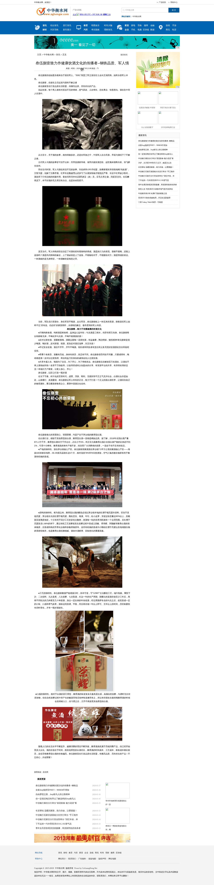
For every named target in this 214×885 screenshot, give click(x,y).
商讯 (168, 30)
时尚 (102, 853)
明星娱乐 (95, 25)
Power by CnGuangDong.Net (85, 868)
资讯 (58, 55)
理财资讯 (108, 30)
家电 (133, 25)
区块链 (146, 30)
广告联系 (162, 2)
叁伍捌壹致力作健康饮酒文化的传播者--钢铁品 (57, 785)
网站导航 (39, 853)
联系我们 (72, 859)
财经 (65, 853)
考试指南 (95, 30)
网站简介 (62, 859)
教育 (70, 853)
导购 (140, 25)
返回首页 (124, 55)
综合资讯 (54, 25)
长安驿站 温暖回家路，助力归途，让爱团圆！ (56, 811)
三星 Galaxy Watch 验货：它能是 (150, 202)
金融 (152, 25)
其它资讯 (67, 25)
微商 (146, 25)
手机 (133, 30)
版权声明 (102, 859)
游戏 (168, 25)
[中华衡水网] (51, 17)
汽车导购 (54, 30)
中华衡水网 (136, 16)
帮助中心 (173, 2)
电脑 (140, 30)
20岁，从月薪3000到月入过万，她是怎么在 (154, 163)
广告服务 (82, 859)
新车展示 (67, 30)
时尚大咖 (108, 25)
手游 (174, 25)
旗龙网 (45, 772)
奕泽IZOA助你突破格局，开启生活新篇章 (154, 198)
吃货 (174, 30)
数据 (152, 30)
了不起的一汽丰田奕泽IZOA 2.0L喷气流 (53, 824)
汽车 (76, 853)
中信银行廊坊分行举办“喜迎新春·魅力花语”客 (56, 803)
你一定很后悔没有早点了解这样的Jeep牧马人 (56, 799)
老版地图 (92, 859)
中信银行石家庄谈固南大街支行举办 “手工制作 (57, 815)
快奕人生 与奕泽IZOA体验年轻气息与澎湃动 (155, 189)
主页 (39, 55)
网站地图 (112, 859)
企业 (86, 853)
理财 (107, 853)
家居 (81, 853)
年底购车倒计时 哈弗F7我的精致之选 (152, 193)
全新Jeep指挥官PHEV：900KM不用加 (52, 790)
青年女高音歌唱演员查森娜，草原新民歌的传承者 (58, 828)
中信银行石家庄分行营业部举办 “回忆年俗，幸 (57, 819)
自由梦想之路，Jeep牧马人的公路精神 (53, 794)
